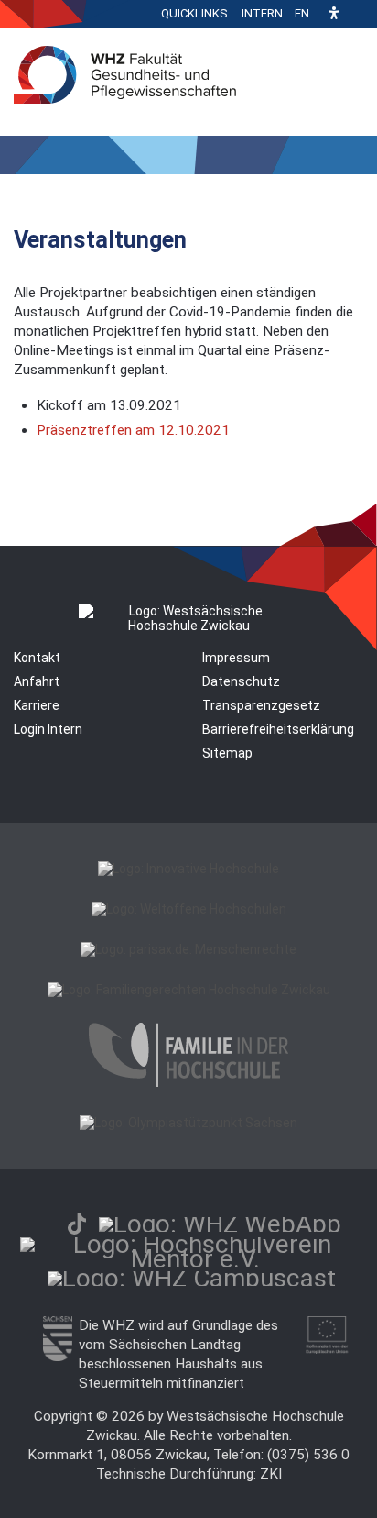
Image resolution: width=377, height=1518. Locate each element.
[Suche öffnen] (358, 13)
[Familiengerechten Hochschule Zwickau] (189, 989)
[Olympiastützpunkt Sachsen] (188, 1122)
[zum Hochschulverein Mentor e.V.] (195, 1259)
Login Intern (48, 729)
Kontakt (37, 657)
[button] (334, 14)
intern (262, 13)
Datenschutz (241, 681)
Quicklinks (194, 13)
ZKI (271, 1474)
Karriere (36, 705)
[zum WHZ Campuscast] (192, 1278)
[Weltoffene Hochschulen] (189, 909)
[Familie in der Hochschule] (188, 1082)
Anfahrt (36, 681)
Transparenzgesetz (261, 705)
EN (302, 13)
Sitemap (227, 753)
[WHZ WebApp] (220, 1224)
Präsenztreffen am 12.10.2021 (133, 430)
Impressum (236, 657)
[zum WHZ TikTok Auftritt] (77, 1224)
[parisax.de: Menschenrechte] (188, 949)
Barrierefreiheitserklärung (278, 729)
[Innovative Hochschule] (188, 868)
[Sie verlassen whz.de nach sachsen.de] (57, 1356)
